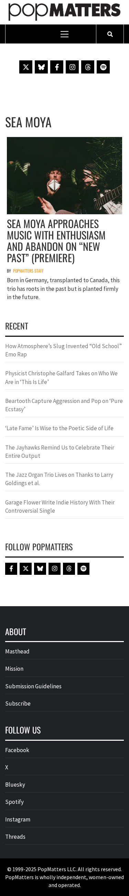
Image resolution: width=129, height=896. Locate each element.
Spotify (14, 802)
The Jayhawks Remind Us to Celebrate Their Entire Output (59, 452)
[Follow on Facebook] (56, 66)
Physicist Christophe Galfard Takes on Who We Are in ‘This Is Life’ (61, 377)
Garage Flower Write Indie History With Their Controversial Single (60, 506)
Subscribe (18, 703)
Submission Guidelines (33, 686)
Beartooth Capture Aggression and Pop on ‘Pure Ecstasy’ (64, 405)
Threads (15, 836)
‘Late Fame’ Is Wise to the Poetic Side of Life (59, 428)
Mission (14, 668)
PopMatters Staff (28, 271)
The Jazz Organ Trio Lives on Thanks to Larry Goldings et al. (59, 479)
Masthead (17, 651)
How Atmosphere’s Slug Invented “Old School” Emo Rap (63, 350)
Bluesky (15, 784)
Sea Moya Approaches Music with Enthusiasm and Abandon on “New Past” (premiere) (56, 240)
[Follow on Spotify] (103, 66)
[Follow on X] (25, 66)
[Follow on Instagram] (72, 66)
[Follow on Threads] (87, 66)
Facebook (17, 750)
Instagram (17, 819)
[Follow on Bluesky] (41, 66)
